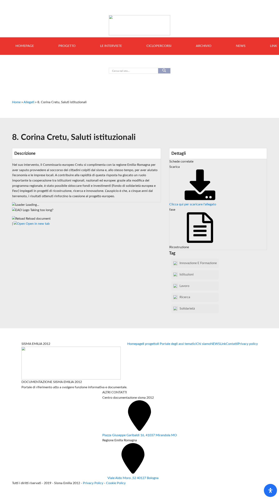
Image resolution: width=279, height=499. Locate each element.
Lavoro (184, 286)
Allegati (28, 102)
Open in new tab (37, 223)
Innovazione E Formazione (198, 263)
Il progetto (150, 343)
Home (16, 102)
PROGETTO (67, 46)
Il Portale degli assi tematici (176, 343)
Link (223, 343)
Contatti (232, 343)
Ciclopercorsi (158, 46)
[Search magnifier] (164, 70)
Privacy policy (248, 343)
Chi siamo (203, 343)
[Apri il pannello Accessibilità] (270, 490)
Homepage (25, 46)
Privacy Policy (93, 483)
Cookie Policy (116, 483)
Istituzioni (187, 274)
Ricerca (185, 297)
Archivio (203, 46)
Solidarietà (187, 308)
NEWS (241, 46)
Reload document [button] (38, 218)
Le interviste (111, 46)
